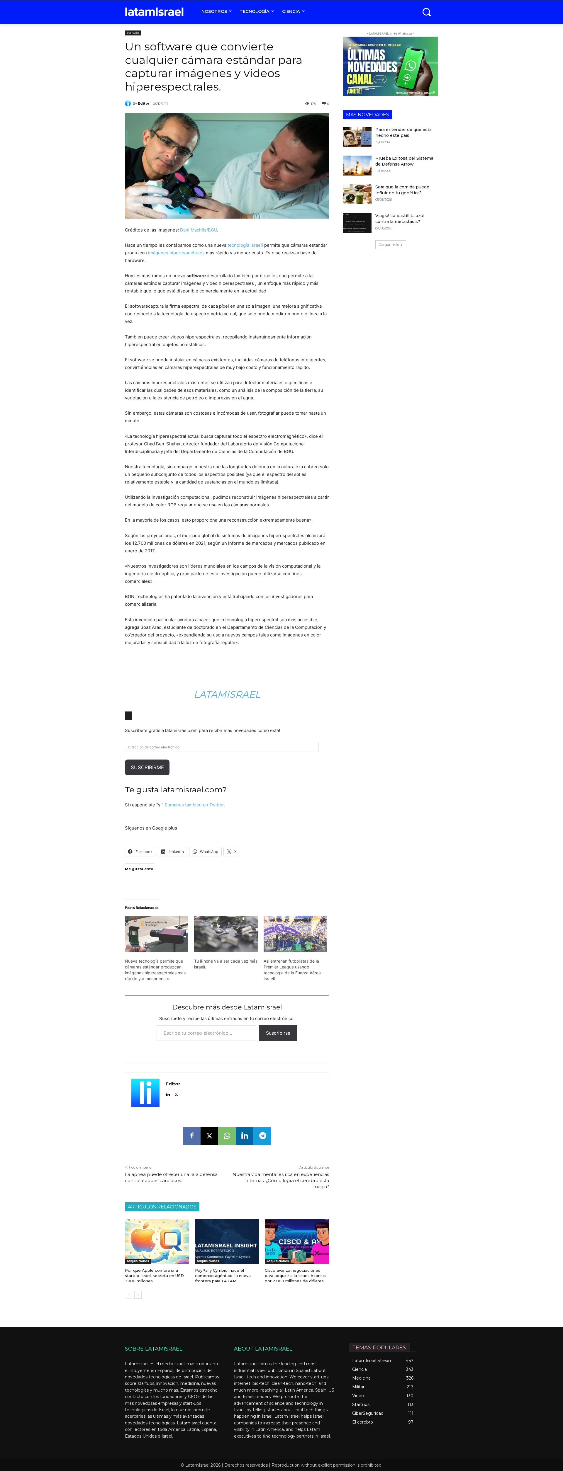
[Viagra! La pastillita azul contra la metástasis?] (357, 223)
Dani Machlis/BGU (198, 230)
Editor (143, 103)
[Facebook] (192, 1136)
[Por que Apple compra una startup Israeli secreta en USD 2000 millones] (157, 1241)
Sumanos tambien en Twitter (194, 805)
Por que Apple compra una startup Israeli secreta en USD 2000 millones (154, 1275)
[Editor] (129, 103)
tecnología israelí (245, 245)
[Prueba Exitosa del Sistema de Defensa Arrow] (357, 166)
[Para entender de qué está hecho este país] (357, 137)
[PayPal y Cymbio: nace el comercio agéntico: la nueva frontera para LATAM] (227, 1241)
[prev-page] (128, 1295)
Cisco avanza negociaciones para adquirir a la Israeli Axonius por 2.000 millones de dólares (295, 1275)
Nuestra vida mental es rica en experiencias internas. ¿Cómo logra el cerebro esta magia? (281, 1180)
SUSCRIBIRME (147, 767)
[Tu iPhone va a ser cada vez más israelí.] (225, 934)
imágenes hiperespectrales (176, 253)
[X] (176, 1093)
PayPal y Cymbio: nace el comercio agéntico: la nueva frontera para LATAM (223, 1275)
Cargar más (389, 244)
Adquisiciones (138, 1261)
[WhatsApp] (227, 1136)
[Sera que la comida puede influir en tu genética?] (357, 194)
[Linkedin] (168, 1093)
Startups (133, 33)
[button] (426, 11)
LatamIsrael (227, 694)
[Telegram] (262, 1136)
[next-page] (138, 1295)
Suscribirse (278, 1033)
